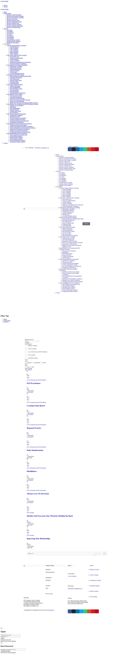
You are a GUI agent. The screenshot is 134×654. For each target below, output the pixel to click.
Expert (44, 362)
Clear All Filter (28, 368)
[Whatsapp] (85, 149)
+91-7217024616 (72, 576)
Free (28, 367)
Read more (29, 457)
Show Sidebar (28, 369)
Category (27, 342)
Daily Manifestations (35, 450)
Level (26, 359)
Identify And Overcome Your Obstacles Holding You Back (50, 516)
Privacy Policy (49, 593)
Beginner (29, 362)
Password (3, 636)
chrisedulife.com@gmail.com (75, 588)
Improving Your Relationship (38, 539)
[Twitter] (81, 149)
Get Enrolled (30, 392)
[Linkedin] (77, 149)
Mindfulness (32, 471)
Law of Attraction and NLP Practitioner (37, 352)
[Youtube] (93, 149)
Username (3, 635)
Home (5, 319)
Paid (32, 367)
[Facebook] (70, 149)
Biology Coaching (32, 345)
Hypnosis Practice (34, 428)
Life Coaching (31, 355)
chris (28, 377)
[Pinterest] (97, 149)
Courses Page (7, 320)
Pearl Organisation (49, 610)
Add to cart (29, 525)
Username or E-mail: (6, 649)
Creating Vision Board (36, 406)
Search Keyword (29, 339)
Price (26, 364)
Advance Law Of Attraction (38, 494)
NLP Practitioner (34, 383)
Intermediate (36, 362)
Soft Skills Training (32, 358)
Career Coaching (32, 348)
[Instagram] (74, 149)
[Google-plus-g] (89, 149)
